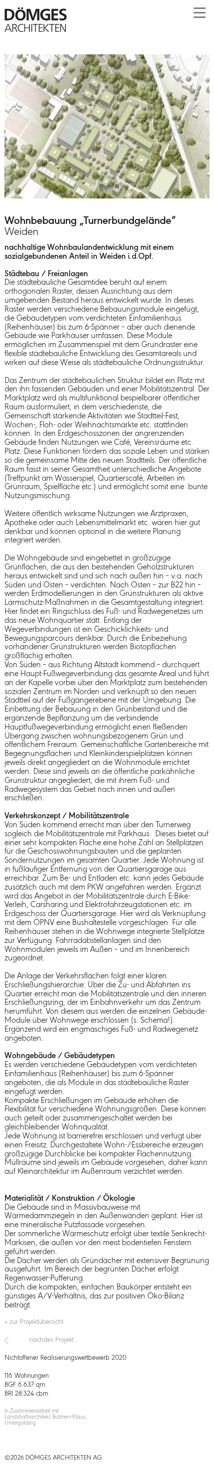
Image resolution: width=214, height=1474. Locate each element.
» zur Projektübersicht (33, 1322)
